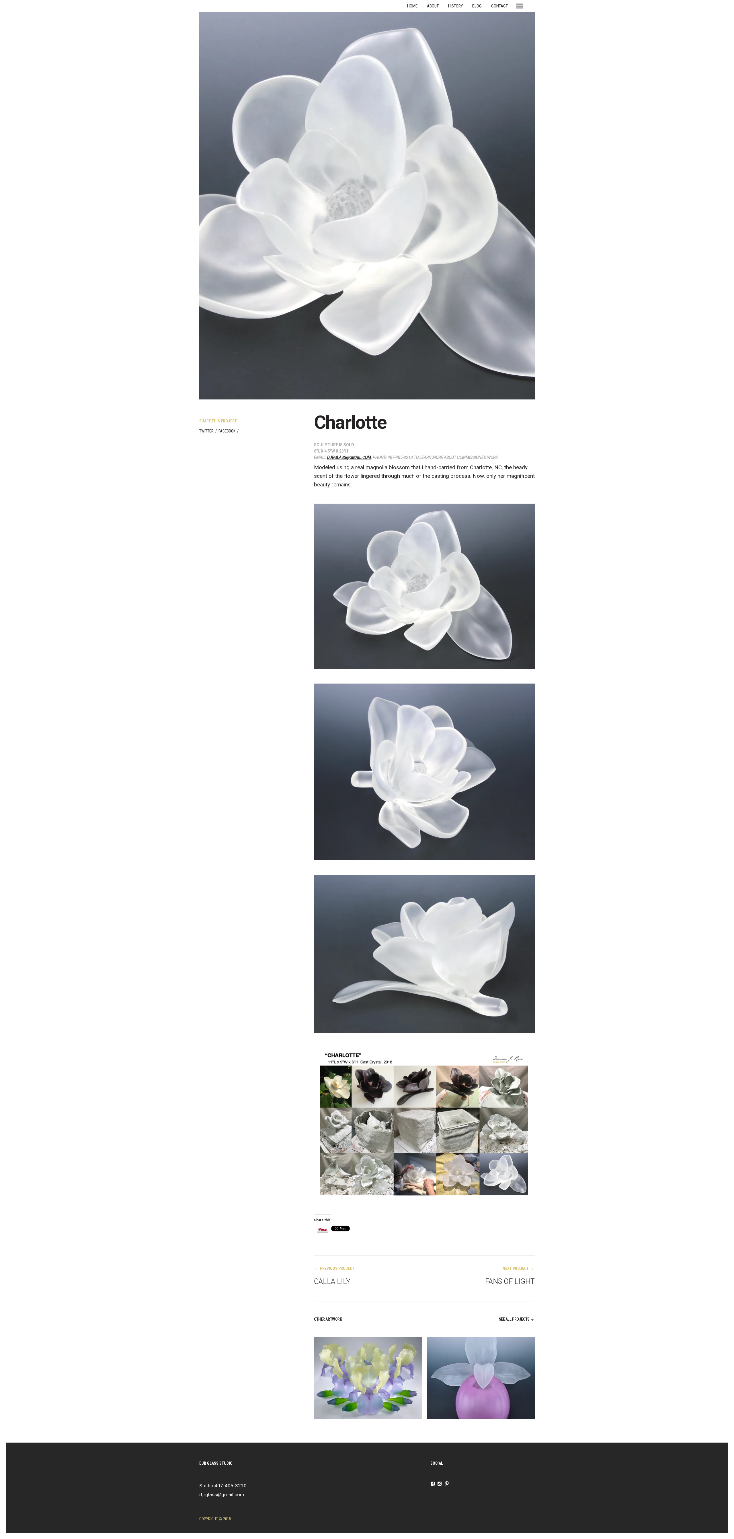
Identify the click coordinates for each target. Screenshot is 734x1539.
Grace (450, 1377)
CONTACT (499, 6)
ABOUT (433, 6)
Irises (337, 1377)
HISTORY (455, 6)
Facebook (226, 431)
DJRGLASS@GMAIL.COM (349, 457)
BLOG (477, 6)
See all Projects (514, 1319)
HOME (412, 6)
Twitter (206, 431)
